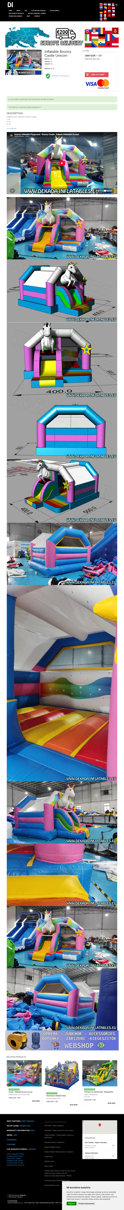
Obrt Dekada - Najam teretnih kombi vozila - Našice (59, 1130)
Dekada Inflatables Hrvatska (52, 1147)
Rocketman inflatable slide (56, 1096)
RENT (28, 16)
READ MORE (36, 1101)
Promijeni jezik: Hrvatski (15, 1156)
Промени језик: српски (15, 1160)
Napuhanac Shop (49, 1161)
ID (83, 51)
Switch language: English (15, 1154)
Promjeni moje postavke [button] (86, 1203)
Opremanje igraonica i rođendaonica (55, 1142)
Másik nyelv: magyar (14, 1158)
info (33, 1130)
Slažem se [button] (71, 1203)
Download (25, 1126)
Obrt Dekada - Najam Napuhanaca (54, 1125)
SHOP (10, 10)
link (15, 1135)
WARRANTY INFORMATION (60, 76)
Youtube (11, 1144)
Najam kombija (49, 1166)
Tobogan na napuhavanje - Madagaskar (98, 1092)
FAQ (26, 10)
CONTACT (37, 16)
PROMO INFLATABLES (15, 16)
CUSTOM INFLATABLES (38, 10)
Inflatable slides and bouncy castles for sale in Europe (60, 1170)
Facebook (12, 1140)
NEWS (18, 10)
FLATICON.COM (12, 1201)
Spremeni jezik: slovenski (15, 1165)
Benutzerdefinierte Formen (52, 1185)
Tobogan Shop (49, 1156)
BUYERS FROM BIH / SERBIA (37, 13)
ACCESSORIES (54, 10)
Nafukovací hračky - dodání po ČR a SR (56, 1173)
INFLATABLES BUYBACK (16, 13)
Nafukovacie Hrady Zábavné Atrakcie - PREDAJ (58, 1176)
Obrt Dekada (27, 1121)
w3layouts (23, 1195)
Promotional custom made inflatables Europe (57, 1180)
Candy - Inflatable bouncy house (20, 1092)
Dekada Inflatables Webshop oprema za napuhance (59, 1152)
